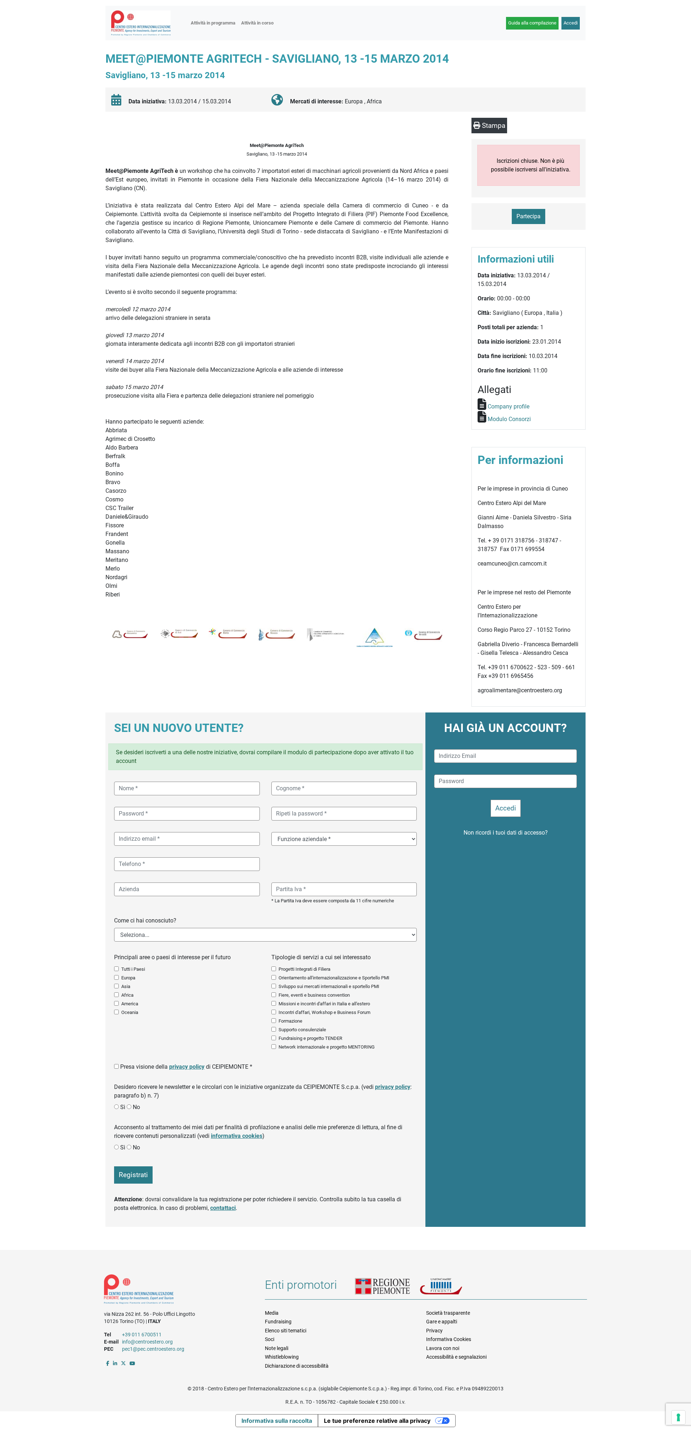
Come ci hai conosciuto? (145, 920)
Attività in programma (213, 23)
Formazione (290, 1021)
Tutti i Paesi (133, 969)
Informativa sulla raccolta (276, 1420)
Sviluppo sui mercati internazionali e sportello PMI (329, 986)
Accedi (571, 23)
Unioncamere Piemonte (450, 1287)
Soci (269, 1339)
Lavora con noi (442, 1348)
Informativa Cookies (448, 1339)
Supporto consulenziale (302, 1029)
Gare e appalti (441, 1321)
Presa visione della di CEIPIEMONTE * (186, 1066)
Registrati (133, 1175)
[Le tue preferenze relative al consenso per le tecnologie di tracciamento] (678, 1417)
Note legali (276, 1348)
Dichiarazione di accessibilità (297, 1366)
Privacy (434, 1330)
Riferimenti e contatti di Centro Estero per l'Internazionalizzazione (176, 1290)
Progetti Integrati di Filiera (304, 969)
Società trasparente (448, 1313)
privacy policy (186, 1066)
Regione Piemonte (387, 1287)
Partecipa (528, 216)
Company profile (508, 406)
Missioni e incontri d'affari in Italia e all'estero (324, 1003)
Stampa (492, 125)
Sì (122, 1107)
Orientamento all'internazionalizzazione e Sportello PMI (334, 977)
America (129, 1003)
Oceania (129, 1012)
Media (272, 1313)
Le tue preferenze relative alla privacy (377, 1420)
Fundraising (278, 1321)
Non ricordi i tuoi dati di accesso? (506, 832)
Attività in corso (257, 23)
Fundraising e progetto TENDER (310, 1038)
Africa (127, 995)
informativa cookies (236, 1135)
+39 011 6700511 (142, 1334)
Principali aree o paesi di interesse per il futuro (172, 957)
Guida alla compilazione (532, 23)
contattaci (223, 1208)
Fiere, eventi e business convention (314, 995)
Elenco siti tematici (285, 1330)
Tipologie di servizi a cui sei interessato (321, 957)
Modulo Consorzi (509, 419)
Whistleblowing (282, 1357)
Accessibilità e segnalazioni (456, 1357)
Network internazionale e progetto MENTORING (327, 1047)
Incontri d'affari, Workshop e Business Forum (324, 1012)
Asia (125, 986)
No (136, 1107)
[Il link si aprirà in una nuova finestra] (107, 1363)
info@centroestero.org (147, 1342)
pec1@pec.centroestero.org (153, 1349)
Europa (128, 977)
